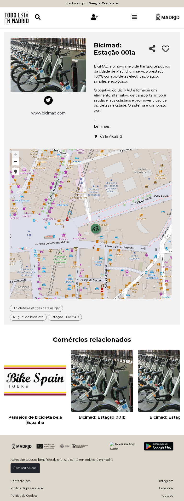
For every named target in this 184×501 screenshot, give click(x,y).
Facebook (166, 488)
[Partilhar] (152, 49)
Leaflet (166, 297)
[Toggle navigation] (134, 17)
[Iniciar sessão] (94, 17)
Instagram (165, 481)
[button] (15, 171)
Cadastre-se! (25, 468)
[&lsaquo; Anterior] (8, 381)
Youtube (167, 495)
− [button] (15, 162)
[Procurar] (54, 17)
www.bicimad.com (48, 113)
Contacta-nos (20, 481)
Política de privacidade (27, 488)
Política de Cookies (24, 495)
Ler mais (101, 126)
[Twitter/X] (48, 100)
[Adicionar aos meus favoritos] (166, 49)
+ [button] (15, 155)
